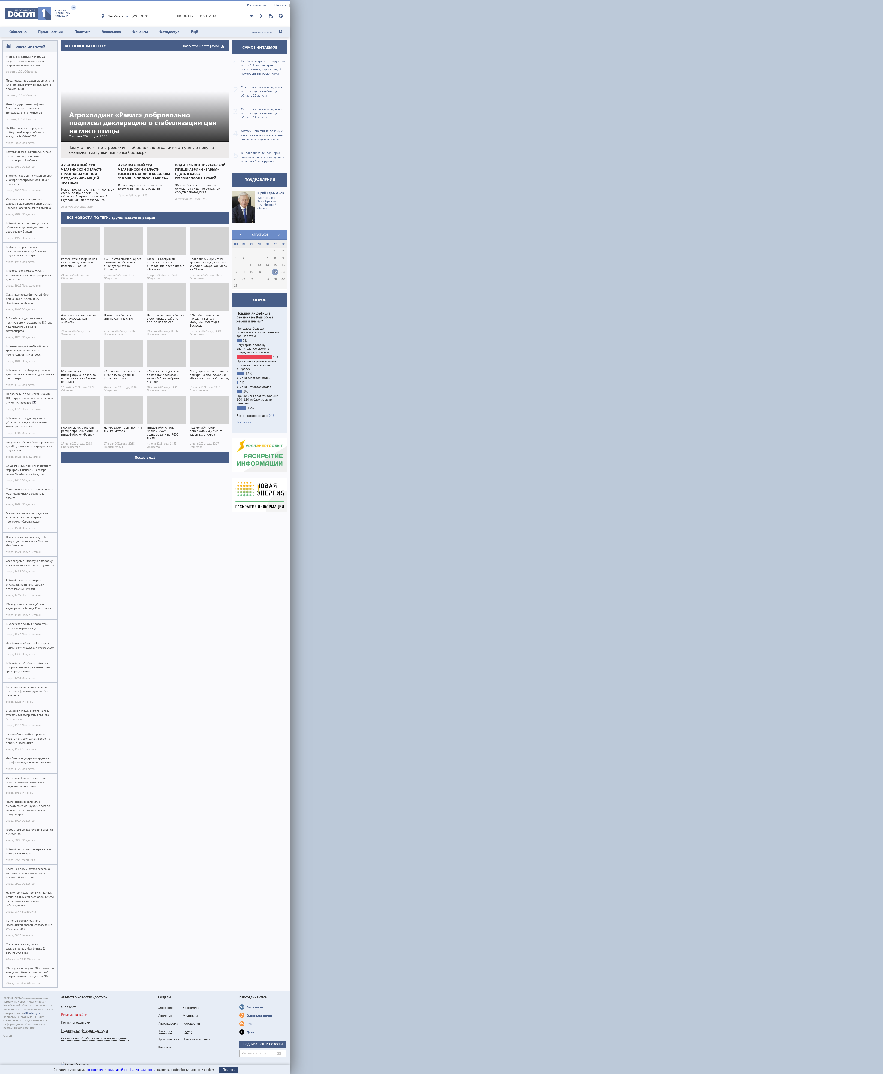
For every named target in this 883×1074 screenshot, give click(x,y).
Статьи (7, 1035)
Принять (229, 1069)
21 (267, 272)
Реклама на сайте (258, 5)
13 (259, 265)
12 (251, 265)
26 (251, 279)
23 (283, 272)
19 (251, 272)
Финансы (140, 31)
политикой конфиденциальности (131, 1069)
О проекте (280, 5)
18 (243, 272)
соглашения (95, 1069)
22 (275, 272)
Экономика (111, 31)
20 (259, 272)
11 (243, 265)
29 (275, 279)
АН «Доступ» (32, 1013)
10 (235, 265)
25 (243, 279)
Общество (18, 31)
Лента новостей (30, 47)
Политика (82, 31)
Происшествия (50, 31)
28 (267, 279)
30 (283, 279)
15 (275, 265)
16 (283, 265)
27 (259, 279)
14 (267, 265)
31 (235, 285)
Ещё (194, 31)
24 (235, 279)
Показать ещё (145, 457)
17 (235, 272)
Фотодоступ (169, 31)
